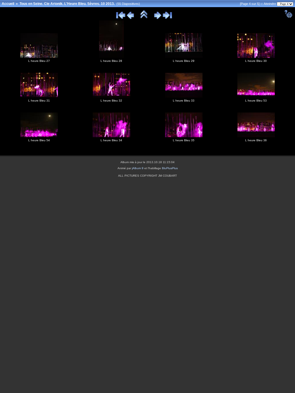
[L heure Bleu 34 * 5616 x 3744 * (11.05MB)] (111, 136)
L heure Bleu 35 (183, 140)
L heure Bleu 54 (39, 140)
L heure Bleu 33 (183, 100)
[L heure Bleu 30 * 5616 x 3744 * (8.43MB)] (256, 56)
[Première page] (121, 18)
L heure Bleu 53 (256, 100)
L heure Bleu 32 (111, 100)
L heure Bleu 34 (111, 140)
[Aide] (288, 16)
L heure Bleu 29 (183, 60)
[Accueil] (144, 18)
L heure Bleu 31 (39, 100)
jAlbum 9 (137, 168)
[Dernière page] (167, 18)
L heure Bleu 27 (39, 60)
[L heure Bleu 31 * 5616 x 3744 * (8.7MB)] (39, 96)
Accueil (8, 4)
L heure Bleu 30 (256, 60)
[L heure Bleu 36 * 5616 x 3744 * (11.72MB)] (256, 136)
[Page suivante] (158, 18)
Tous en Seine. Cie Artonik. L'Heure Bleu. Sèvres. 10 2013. (67, 4)
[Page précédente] (130, 18)
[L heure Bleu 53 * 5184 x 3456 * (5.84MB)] (256, 96)
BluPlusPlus (170, 168)
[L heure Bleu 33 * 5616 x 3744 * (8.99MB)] (184, 96)
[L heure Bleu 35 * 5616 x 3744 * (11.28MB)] (184, 136)
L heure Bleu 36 (256, 140)
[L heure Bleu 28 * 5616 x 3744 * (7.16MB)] (111, 56)
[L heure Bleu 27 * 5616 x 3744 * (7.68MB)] (39, 56)
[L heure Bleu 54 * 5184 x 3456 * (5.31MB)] (39, 136)
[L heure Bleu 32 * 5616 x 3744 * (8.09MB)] (111, 96)
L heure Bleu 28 (111, 60)
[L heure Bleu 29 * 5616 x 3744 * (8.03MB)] (184, 56)
